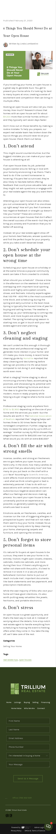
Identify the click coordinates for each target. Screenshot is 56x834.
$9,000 (7, 116)
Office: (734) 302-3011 (22, 798)
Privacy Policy (16, 831)
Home (8, 702)
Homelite (28, 358)
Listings (17, 702)
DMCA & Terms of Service (35, 831)
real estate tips (10, 659)
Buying (27, 702)
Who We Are (29, 708)
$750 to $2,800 (11, 409)
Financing (45, 702)
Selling (35, 702)
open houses (25, 659)
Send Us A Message (28, 778)
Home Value (16, 708)
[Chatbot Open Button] (48, 826)
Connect (41, 708)
